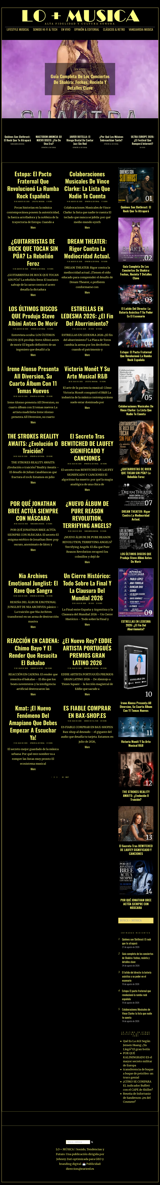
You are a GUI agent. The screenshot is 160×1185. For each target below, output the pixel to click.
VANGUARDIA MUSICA (141, 29)
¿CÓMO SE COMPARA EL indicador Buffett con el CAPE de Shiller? (138, 1085)
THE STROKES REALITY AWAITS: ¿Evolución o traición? (33, 443)
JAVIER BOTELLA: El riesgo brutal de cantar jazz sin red (80, 140)
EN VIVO (65, 29)
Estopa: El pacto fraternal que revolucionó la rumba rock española (33, 185)
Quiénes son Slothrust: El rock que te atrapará (17, 138)
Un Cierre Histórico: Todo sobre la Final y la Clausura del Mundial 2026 (87, 586)
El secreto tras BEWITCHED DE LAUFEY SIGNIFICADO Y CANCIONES (87, 447)
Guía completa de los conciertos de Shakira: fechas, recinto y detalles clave (80, 82)
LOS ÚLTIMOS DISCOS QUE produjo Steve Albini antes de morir (33, 316)
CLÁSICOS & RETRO (114, 29)
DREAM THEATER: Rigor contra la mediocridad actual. (87, 248)
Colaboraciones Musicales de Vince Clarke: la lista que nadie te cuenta (87, 185)
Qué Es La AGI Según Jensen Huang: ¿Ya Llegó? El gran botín (136, 1045)
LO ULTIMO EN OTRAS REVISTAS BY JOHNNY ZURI (135, 1034)
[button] (150, 920)
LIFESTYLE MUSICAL (18, 29)
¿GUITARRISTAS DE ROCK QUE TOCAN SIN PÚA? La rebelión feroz (33, 252)
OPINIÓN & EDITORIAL (86, 29)
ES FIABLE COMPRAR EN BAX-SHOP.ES (87, 712)
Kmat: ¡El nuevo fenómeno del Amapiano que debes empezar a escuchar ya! (33, 723)
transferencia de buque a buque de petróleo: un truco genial (138, 1073)
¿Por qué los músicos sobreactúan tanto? (111, 138)
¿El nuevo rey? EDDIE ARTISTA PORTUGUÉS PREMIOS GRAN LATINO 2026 (87, 651)
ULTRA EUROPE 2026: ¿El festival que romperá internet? (142, 140)
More (33, 227)
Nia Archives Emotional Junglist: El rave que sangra (33, 583)
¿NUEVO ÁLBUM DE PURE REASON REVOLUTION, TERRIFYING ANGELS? (87, 514)
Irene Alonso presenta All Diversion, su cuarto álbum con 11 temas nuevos (33, 379)
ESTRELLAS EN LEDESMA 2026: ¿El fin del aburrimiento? (87, 316)
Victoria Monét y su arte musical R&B (87, 372)
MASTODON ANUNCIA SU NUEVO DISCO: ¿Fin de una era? (49, 140)
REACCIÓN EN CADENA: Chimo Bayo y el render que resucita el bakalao (33, 651)
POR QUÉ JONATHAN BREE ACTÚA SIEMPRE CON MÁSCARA (33, 510)
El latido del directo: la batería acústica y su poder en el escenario (136, 312)
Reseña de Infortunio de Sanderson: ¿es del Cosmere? (137, 1097)
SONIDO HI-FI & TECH (45, 29)
